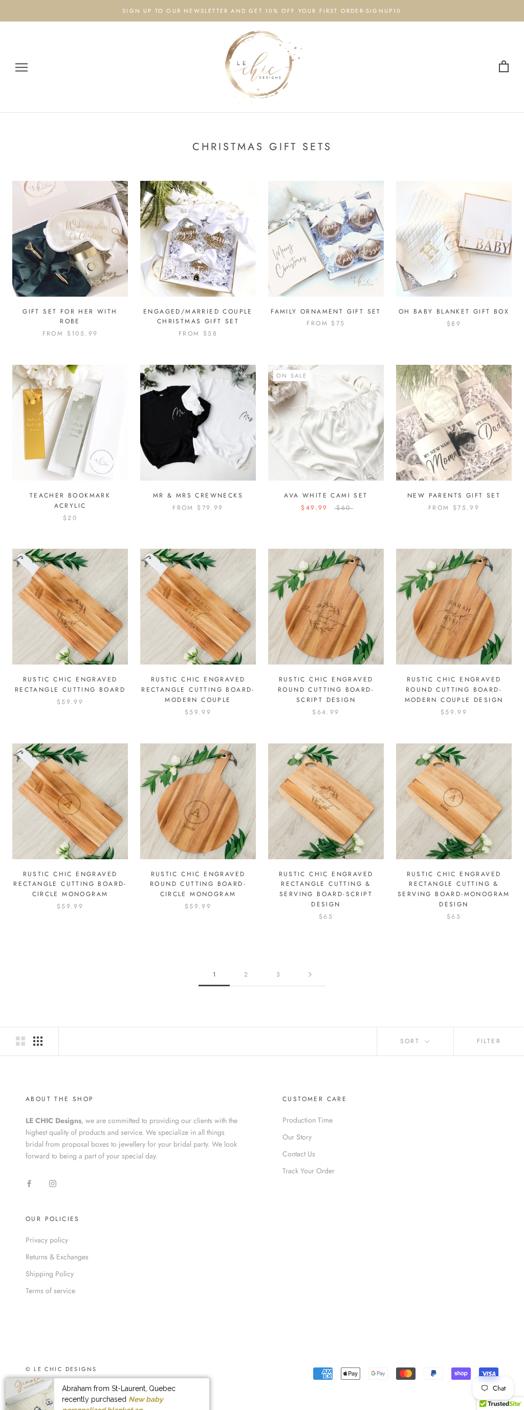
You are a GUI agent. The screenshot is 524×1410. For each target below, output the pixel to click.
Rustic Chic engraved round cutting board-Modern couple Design (454, 689)
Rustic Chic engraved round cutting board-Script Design (326, 689)
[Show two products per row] (20, 1041)
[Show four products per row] (37, 1041)
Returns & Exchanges (57, 1257)
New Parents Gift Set (453, 495)
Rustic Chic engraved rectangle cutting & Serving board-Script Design (326, 889)
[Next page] (310, 974)
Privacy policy (47, 1240)
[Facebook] (29, 1183)
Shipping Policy (50, 1274)
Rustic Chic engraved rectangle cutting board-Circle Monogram (70, 884)
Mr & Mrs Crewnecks (198, 495)
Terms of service (50, 1290)
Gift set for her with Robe (70, 316)
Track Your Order (308, 1171)
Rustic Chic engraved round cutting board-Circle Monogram (198, 884)
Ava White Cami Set (325, 495)
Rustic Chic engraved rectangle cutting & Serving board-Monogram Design (454, 889)
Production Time (307, 1120)
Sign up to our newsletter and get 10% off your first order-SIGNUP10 (261, 11)
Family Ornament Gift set (326, 311)
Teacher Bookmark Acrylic (70, 500)
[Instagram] (52, 1183)
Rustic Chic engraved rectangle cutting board (70, 684)
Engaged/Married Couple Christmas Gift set (198, 316)
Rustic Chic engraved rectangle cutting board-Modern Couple (198, 689)
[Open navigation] (21, 67)
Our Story (297, 1137)
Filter (489, 1041)
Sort (411, 1041)
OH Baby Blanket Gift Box (454, 311)
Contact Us (298, 1154)
